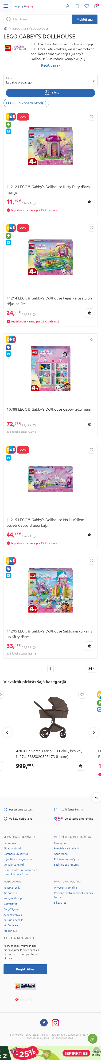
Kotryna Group (13, 898)
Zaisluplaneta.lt (13, 920)
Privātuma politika (65, 887)
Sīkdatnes (60, 902)
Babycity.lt (10, 903)
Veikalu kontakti (14, 864)
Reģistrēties (25, 969)
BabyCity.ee (11, 909)
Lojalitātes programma (18, 859)
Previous (7, 732)
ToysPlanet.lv (12, 887)
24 (90, 668)
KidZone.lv (10, 893)
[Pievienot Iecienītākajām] (91, 116)
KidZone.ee (11, 925)
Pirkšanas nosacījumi (67, 859)
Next (94, 732)
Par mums (10, 843)
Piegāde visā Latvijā (66, 848)
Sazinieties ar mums (66, 864)
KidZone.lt (10, 930)
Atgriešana (61, 854)
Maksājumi (60, 843)
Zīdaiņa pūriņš (12, 848)
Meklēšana (85, 19)
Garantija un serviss (16, 854)
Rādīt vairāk (50, 65)
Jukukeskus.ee (13, 914)
